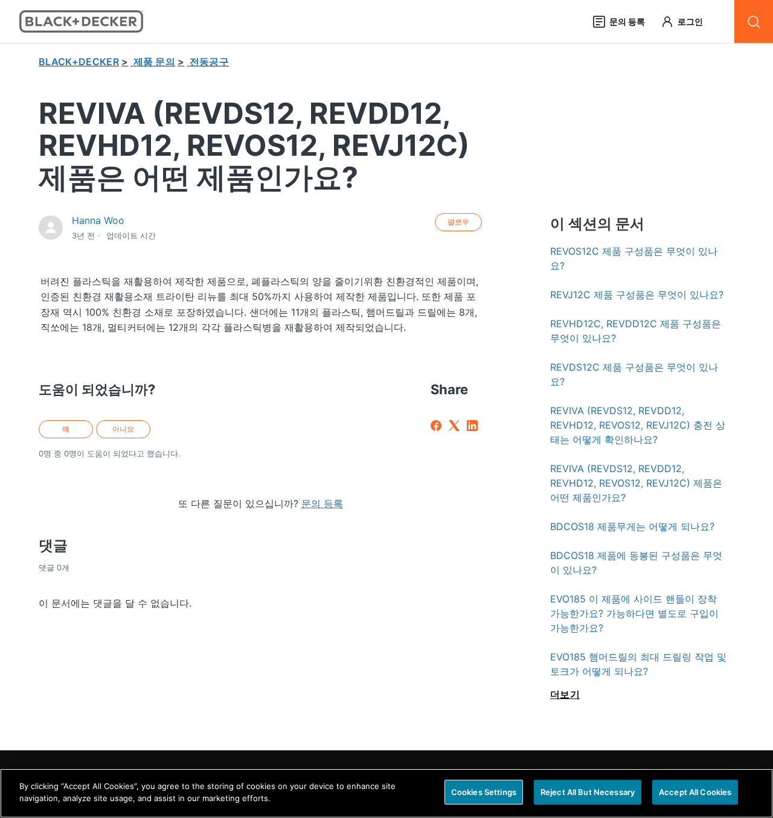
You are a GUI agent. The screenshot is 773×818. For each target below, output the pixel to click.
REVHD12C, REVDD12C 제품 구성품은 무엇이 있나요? (635, 331)
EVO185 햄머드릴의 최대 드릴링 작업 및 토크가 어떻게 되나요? (638, 664)
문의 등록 (322, 503)
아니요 (123, 428)
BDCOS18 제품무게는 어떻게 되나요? (632, 526)
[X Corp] (454, 425)
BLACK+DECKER (79, 62)
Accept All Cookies (695, 792)
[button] (687, 21)
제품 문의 (154, 62)
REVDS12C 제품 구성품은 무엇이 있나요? (634, 374)
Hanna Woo (98, 220)
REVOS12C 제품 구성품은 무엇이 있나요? (633, 258)
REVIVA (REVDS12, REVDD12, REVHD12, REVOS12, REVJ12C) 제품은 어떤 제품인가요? (636, 482)
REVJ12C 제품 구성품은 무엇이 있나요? (636, 295)
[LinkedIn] (472, 425)
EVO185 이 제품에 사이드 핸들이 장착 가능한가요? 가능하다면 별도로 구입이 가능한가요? (634, 613)
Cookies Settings (483, 792)
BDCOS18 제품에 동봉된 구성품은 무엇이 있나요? (636, 562)
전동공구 (209, 62)
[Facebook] (436, 425)
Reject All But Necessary (587, 792)
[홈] (81, 21)
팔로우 (458, 221)
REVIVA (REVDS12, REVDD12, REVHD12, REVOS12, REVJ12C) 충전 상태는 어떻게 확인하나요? (637, 425)
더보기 (565, 694)
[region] (386, 793)
